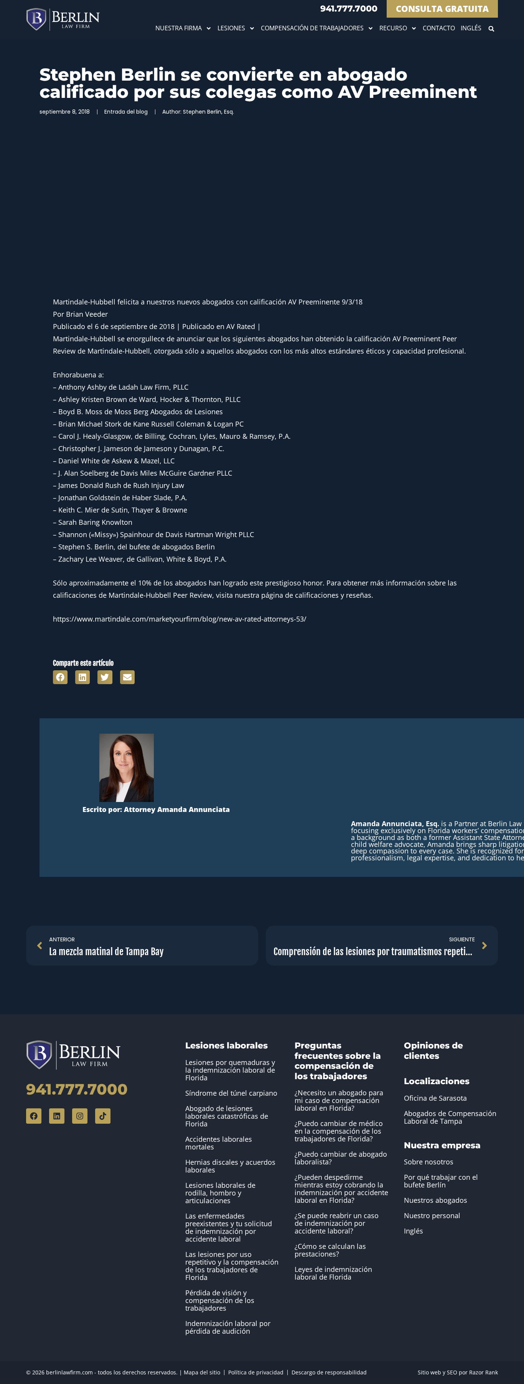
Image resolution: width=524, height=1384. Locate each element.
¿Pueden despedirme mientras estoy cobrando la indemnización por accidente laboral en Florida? (341, 1188)
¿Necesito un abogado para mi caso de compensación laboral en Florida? (339, 1100)
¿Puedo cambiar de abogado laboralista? (341, 1158)
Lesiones (231, 28)
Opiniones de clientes (433, 1050)
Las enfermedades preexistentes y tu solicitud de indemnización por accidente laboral (228, 1227)
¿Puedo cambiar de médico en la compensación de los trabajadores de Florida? (339, 1131)
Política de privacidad (255, 1372)
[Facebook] (33, 1116)
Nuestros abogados (435, 1200)
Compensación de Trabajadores (312, 28)
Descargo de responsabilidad (329, 1372)
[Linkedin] (56, 1116)
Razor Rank (483, 1372)
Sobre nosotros (428, 1162)
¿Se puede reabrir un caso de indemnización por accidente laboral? (337, 1223)
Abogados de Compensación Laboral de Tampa (450, 1117)
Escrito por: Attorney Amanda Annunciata (156, 809)
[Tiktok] (102, 1116)
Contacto (439, 28)
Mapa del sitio (202, 1372)
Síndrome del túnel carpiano (231, 1093)
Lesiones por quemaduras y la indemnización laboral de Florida (230, 1069)
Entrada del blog (126, 112)
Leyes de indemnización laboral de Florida (333, 1273)
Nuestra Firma (178, 28)
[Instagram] (79, 1116)
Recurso (393, 28)
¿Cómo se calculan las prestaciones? (330, 1250)
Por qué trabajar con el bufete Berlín (441, 1181)
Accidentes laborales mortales (218, 1143)
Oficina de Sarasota (435, 1098)
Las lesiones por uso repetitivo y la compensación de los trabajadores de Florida (231, 1265)
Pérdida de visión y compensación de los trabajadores (219, 1300)
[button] (491, 28)
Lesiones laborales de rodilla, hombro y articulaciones (220, 1192)
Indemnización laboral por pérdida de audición (227, 1327)
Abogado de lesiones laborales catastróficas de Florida (226, 1116)
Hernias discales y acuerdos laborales (230, 1166)
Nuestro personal (432, 1215)
